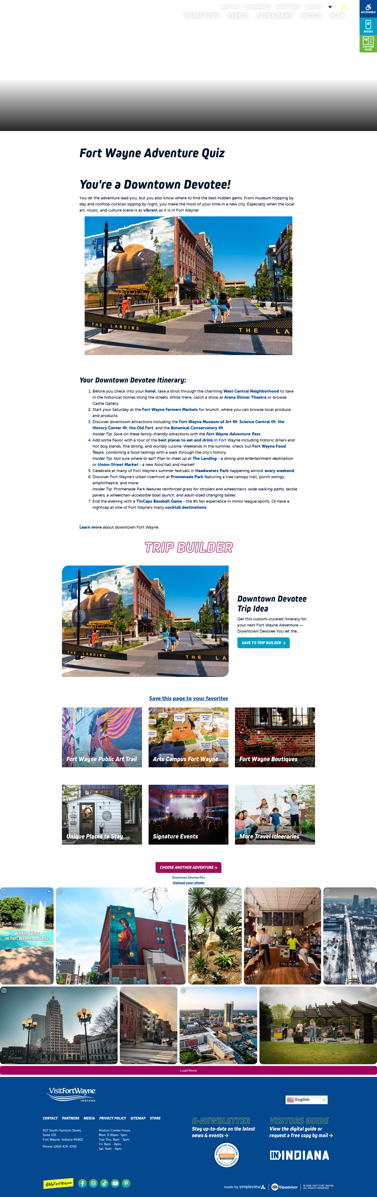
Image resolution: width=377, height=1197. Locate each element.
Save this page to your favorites (188, 698)
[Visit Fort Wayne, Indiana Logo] (71, 1095)
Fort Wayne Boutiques (268, 759)
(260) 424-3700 (65, 1146)
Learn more (90, 527)
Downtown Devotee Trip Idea (272, 603)
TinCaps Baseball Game (159, 501)
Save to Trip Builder (262, 642)
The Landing (204, 458)
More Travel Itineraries (269, 836)
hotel (150, 391)
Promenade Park (187, 476)
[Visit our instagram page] (93, 1183)
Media (89, 1118)
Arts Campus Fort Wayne (185, 759)
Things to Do (202, 15)
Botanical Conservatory (194, 427)
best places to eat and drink (185, 440)
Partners (70, 1118)
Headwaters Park (212, 470)
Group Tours (288, 7)
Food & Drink (276, 15)
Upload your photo (188, 882)
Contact (50, 1118)
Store (155, 1118)
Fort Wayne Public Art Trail (101, 759)
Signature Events (175, 836)
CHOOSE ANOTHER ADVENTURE (187, 867)
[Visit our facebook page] (82, 1183)
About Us (314, 7)
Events (239, 15)
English (302, 1099)
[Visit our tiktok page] (104, 1183)
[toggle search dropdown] (344, 7)
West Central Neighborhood (251, 391)
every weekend (279, 470)
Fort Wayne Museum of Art (206, 421)
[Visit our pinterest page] (126, 1183)
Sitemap (138, 1118)
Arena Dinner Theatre (245, 397)
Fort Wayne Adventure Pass (233, 433)
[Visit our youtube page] (115, 1183)
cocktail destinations (185, 507)
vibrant (150, 210)
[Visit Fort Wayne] (39, 13)
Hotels (313, 15)
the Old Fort (141, 427)
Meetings (230, 7)
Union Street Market (118, 464)
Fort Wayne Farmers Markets (170, 409)
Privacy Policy (112, 1118)
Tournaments (258, 7)
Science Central (255, 421)
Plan (338, 15)
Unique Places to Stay (94, 836)
